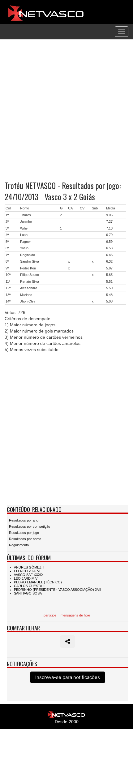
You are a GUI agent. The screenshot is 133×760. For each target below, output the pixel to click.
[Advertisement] (66, 110)
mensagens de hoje (75, 615)
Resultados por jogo (24, 533)
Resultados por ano (23, 520)
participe (50, 615)
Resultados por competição (29, 526)
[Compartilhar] (67, 641)
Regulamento (19, 545)
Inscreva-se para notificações (67, 677)
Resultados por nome (25, 539)
